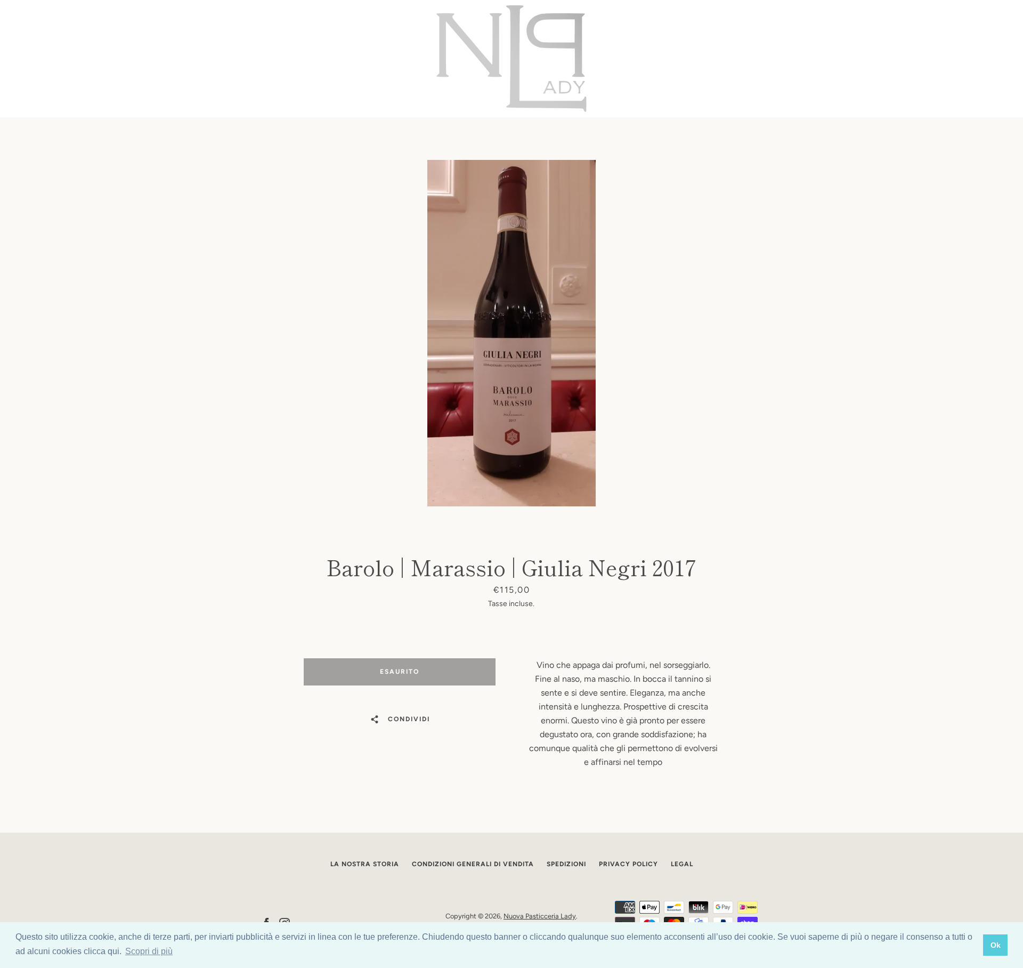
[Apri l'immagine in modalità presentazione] (511, 333)
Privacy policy (628, 864)
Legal (682, 864)
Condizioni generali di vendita (473, 864)
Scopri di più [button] (149, 951)
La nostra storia (364, 864)
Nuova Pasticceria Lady (540, 916)
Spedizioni (566, 864)
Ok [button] (995, 945)
